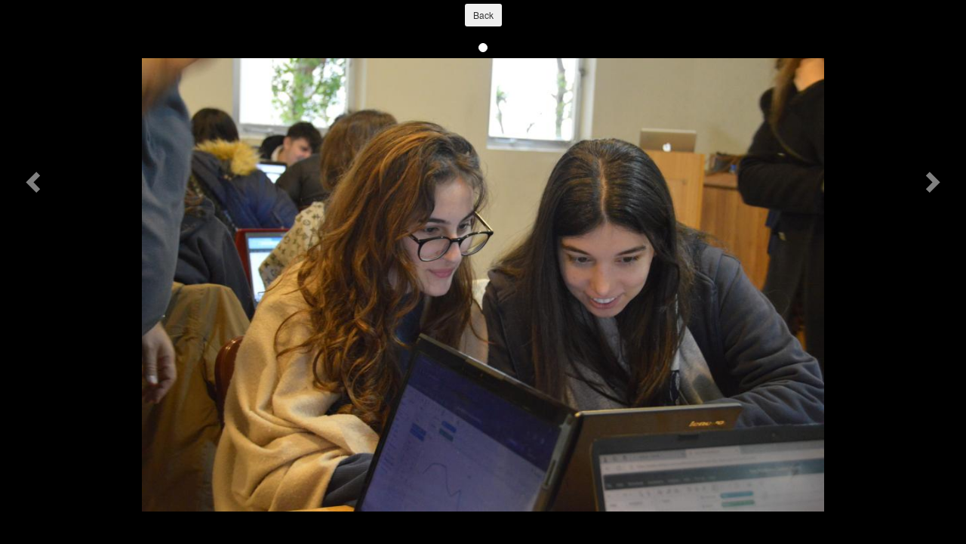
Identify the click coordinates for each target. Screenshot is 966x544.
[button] (35, 181)
